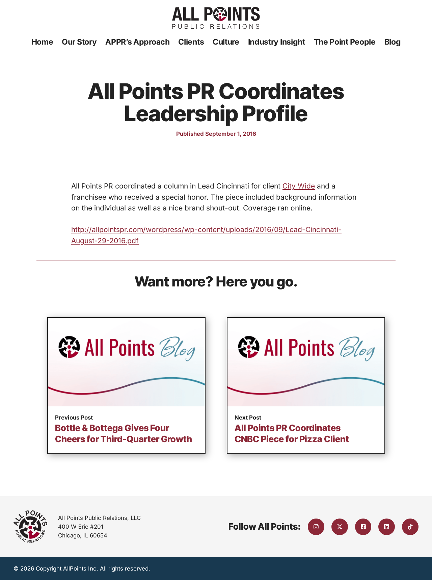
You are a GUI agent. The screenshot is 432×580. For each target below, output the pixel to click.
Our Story (79, 42)
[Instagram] (316, 527)
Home (42, 42)
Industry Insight (276, 42)
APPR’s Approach (137, 42)
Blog (392, 42)
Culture (226, 42)
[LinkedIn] (386, 527)
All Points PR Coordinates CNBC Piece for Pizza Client (292, 433)
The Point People (345, 42)
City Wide (298, 186)
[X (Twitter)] (339, 527)
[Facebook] (363, 527)
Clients (191, 42)
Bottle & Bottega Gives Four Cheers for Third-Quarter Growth (123, 433)
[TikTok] (410, 527)
